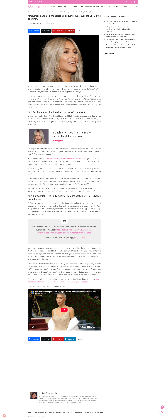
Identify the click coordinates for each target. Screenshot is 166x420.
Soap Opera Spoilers (40, 412)
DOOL (76, 7)
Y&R (81, 7)
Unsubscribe (99, 412)
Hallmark (116, 7)
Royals (103, 7)
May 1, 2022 (79, 237)
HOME (53, 7)
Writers (58, 412)
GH (65, 7)
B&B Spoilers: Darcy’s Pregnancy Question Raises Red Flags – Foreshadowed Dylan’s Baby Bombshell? (121, 29)
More (125, 7)
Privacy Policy (88, 412)
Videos (59, 7)
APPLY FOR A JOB (68, 412)
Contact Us (78, 412)
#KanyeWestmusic (57, 232)
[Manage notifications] (4, 415)
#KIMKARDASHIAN (84, 229)
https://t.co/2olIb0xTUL (65, 229)
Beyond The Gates (92, 7)
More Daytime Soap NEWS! (115, 16)
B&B (70, 7)
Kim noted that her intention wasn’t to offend (63, 158)
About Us (51, 412)
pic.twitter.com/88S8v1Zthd (79, 232)
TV (109, 7)
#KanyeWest (43, 232)
